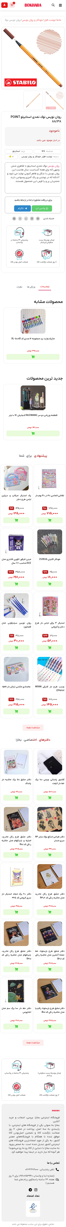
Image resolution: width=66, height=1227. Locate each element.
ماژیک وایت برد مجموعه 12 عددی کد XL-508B (33, 338)
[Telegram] (30, 1189)
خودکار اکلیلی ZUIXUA (49, 559)
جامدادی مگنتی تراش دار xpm (16, 686)
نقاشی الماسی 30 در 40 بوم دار (49, 495)
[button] (38, 218)
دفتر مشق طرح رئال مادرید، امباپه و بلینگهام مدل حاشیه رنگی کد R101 (16, 840)
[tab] (44, 286)
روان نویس (53, 166)
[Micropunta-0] (33, 58)
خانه (59, 20)
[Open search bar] (53, 5)
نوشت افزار (49, 20)
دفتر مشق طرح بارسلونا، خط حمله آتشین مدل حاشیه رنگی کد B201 (50, 955)
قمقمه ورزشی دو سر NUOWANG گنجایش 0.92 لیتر (33, 415)
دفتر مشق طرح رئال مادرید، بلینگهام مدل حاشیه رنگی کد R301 (16, 955)
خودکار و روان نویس (32, 20)
